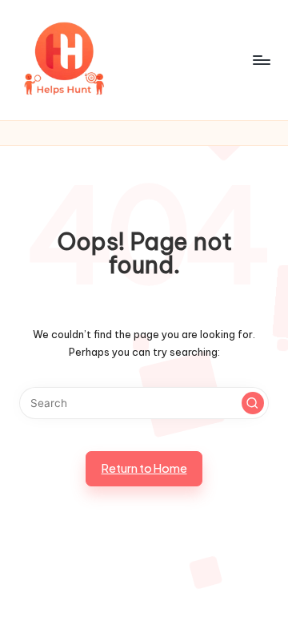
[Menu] (261, 59)
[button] (253, 403)
